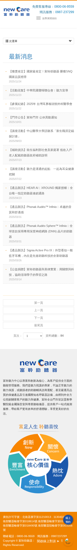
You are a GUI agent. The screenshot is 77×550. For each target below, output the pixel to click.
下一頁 (38, 317)
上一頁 (38, 310)
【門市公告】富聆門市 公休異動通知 (33, 120)
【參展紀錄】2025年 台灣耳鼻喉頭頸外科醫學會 (40, 106)
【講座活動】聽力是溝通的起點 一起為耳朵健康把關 (41, 173)
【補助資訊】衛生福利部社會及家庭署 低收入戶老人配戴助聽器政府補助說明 (40, 154)
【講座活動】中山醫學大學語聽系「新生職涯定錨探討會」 (41, 135)
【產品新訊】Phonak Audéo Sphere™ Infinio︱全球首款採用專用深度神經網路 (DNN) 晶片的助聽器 (41, 233)
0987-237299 (64, 12)
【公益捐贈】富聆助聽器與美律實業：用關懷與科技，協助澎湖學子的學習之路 (41, 274)
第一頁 (38, 302)
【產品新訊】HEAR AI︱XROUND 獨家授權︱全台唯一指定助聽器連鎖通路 (41, 192)
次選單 (12, 41)
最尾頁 (38, 325)
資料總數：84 (55, 335)
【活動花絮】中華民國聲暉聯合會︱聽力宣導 (38, 92)
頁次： (17, 335)
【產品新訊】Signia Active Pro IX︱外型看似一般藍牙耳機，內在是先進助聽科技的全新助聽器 (41, 255)
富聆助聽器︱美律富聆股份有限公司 (16, 11)
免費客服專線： (43, 6)
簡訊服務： (47, 12)
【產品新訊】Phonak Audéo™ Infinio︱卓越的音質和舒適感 (40, 211)
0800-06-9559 (64, 6)
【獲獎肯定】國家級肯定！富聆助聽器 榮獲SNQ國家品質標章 (40, 76)
